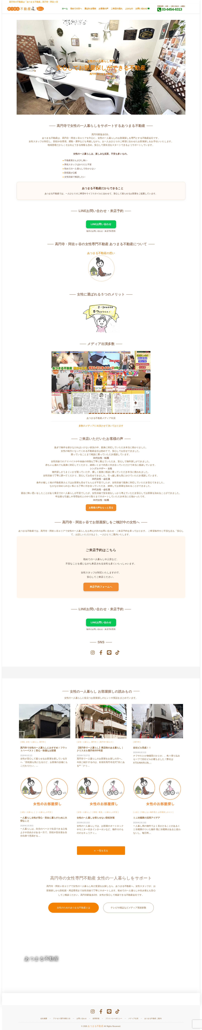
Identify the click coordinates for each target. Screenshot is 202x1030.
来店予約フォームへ (101, 586)
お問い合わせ (141, 8)
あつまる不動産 (95, 1026)
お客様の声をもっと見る (101, 507)
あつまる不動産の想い (101, 253)
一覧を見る (102, 850)
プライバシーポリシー (113, 1018)
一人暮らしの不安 (44, 812)
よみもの (129, 8)
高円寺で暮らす (106, 742)
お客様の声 (103, 8)
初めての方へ (76, 8)
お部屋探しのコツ (165, 812)
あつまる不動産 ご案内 (153, 1018)
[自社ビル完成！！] (157, 721)
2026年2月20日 (27, 826)
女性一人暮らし (32, 742)
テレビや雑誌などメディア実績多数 (128, 907)
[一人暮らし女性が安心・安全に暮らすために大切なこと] (44, 791)
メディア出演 (133, 1018)
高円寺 (42, 742)
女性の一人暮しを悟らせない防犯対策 (96, 818)
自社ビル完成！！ (142, 747)
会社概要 (43, 1018)
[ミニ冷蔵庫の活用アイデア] (157, 791)
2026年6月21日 (139, 752)
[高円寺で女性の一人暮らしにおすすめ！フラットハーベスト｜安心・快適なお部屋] (44, 721)
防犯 (23, 742)
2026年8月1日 (26, 755)
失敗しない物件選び (149, 812)
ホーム (65, 8)
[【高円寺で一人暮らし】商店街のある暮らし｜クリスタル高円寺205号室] (101, 721)
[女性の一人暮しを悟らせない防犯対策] (101, 791)
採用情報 (96, 1018)
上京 (136, 812)
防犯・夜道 (98, 812)
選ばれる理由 (90, 8)
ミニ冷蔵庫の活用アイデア (146, 818)
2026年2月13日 (83, 823)
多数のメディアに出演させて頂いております (101, 426)
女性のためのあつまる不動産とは (73, 907)
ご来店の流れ (116, 8)
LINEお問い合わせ (101, 224)
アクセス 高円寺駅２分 (61, 1018)
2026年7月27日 (83, 755)
